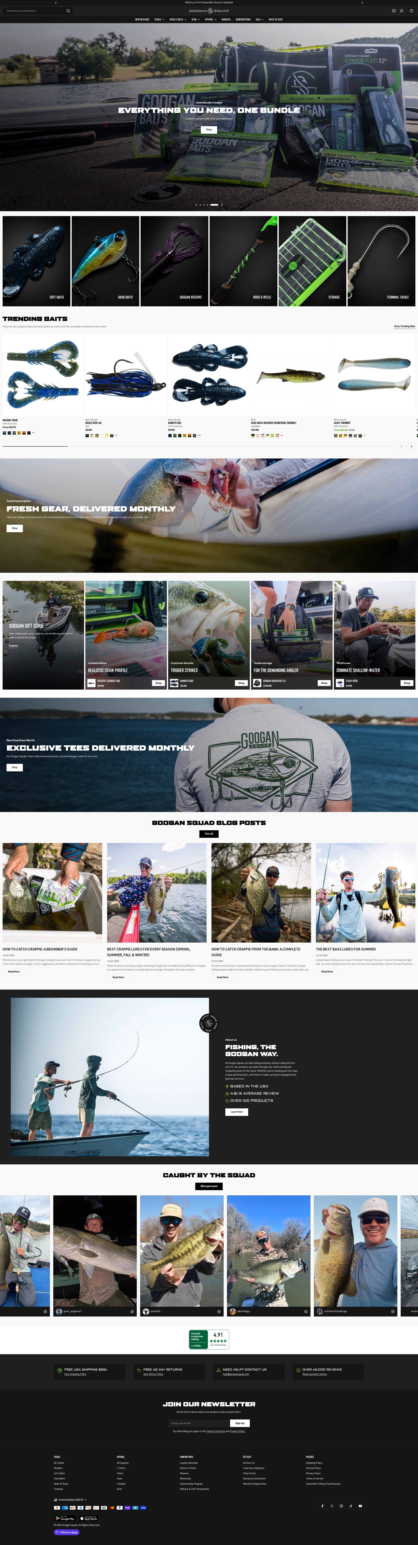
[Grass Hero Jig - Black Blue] (87, 435)
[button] (56, 3)
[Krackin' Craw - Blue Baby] (14, 433)
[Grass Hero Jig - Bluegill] (97, 435)
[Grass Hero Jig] (126, 375)
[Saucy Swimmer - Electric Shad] (336, 436)
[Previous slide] (196, 205)
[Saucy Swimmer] (374, 375)
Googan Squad (69, 1525)
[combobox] (38, 11)
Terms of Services (216, 1431)
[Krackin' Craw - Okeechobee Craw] (4, 433)
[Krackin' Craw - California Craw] (19, 433)
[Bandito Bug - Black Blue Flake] (170, 435)
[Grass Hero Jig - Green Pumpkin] (111, 435)
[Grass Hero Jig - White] (102, 435)
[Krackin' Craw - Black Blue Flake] (29, 433)
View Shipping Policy (75, 1374)
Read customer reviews (315, 1374)
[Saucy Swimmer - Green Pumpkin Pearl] (345, 436)
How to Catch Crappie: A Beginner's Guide (40, 949)
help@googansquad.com (236, 1374)
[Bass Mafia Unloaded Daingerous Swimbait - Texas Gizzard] (277, 435)
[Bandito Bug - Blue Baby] (194, 435)
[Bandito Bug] (209, 375)
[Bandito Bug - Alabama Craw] (189, 435)
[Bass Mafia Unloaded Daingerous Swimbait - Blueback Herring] (267, 435)
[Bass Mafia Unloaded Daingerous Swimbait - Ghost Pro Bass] (253, 435)
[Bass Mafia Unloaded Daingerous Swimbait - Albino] (258, 435)
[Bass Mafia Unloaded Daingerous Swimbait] (292, 375)
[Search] (68, 11)
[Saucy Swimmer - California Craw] (340, 436)
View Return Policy (153, 1374)
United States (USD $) (70, 1499)
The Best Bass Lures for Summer (346, 949)
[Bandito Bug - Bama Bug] (180, 435)
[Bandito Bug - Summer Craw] (175, 435)
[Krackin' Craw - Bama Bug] (9, 433)
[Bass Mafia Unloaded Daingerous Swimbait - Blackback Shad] (263, 435)
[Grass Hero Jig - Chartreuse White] (107, 435)
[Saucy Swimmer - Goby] (350, 436)
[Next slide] (222, 205)
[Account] (402, 11)
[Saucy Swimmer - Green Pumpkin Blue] (360, 436)
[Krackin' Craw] (43, 375)
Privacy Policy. (237, 1431)
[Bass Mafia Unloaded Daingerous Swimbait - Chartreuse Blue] (272, 435)
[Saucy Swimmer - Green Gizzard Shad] (355, 436)
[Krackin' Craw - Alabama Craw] (24, 433)
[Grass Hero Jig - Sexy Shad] (92, 435)
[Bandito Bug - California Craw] (184, 435)
